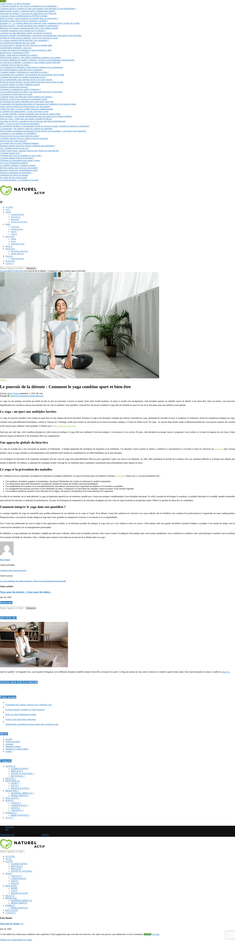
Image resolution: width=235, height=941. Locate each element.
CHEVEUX (15, 227)
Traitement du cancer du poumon (14, 175)
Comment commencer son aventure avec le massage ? (23, 30)
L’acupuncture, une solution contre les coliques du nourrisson (26, 128)
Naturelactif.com (7, 834)
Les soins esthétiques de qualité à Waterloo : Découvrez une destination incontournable (37, 60)
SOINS (7, 224)
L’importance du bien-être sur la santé (16, 94)
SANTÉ (8, 212)
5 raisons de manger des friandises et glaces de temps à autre (26, 50)
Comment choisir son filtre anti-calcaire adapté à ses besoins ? (26, 97)
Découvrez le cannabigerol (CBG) (15, 52)
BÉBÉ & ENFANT (17, 259)
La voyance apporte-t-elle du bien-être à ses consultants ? (24, 40)
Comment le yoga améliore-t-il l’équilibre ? (18, 133)
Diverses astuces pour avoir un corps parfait (18, 168)
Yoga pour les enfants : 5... (12, 923)
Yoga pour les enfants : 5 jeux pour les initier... (25, 592)
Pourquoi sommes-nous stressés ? (14, 87)
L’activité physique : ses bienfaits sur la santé (19, 180)
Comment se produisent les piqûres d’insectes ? (20, 89)
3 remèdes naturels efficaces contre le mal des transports (24, 138)
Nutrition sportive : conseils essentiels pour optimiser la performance (29, 25)
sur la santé (120, 476)
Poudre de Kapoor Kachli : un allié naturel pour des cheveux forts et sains (31, 82)
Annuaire (9, 744)
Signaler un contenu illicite (16, 749)
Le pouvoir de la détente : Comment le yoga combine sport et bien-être (30, 62)
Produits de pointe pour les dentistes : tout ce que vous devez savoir (29, 38)
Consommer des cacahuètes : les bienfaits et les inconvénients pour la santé (32, 74)
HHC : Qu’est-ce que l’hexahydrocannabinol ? (20, 123)
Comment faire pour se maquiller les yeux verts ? (21, 155)
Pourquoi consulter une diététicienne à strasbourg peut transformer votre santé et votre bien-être (40, 35)
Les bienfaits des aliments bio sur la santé (17, 43)
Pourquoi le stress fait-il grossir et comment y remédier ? (24, 21)
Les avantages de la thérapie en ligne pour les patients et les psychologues (31, 67)
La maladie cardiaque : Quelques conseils (17, 165)
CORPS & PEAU (17, 229)
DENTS (13, 232)
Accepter (147, 934)
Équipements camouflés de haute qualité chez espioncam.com (31, 724)
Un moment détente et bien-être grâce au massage (21, 70)
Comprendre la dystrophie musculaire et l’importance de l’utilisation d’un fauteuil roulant (38, 104)
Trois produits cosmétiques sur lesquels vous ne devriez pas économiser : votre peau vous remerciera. (43, 131)
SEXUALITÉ (10, 261)
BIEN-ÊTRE (10, 237)
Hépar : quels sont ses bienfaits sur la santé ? (19, 55)
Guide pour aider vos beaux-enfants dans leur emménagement (26, 109)
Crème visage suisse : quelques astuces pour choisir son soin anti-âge (29, 150)
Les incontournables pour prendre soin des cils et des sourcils (26, 79)
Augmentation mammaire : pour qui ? (16, 48)
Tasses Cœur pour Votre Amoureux (20, 719)
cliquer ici (225, 672)
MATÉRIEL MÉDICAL (19, 251)
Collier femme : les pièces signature (15, 3)
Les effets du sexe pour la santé (13, 177)
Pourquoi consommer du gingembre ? (16, 172)
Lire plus (156, 934)
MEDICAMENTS (17, 254)
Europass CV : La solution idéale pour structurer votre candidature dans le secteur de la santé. (40, 23)
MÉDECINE (10, 249)
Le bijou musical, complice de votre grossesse (25, 709)
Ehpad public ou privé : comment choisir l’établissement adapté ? (28, 11)
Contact (8, 751)
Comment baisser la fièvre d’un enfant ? (17, 158)
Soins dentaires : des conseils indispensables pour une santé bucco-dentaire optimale (36, 116)
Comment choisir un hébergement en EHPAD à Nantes (23, 16)
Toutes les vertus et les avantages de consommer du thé (23, 99)
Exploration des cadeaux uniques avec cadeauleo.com (28, 705)
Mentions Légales (13, 746)
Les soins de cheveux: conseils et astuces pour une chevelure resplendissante (32, 121)
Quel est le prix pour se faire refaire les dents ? (19, 136)
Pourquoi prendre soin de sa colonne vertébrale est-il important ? (27, 146)
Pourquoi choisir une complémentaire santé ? (19, 170)
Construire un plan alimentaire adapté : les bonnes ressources (26, 33)
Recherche (31, 268)
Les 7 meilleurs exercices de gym (14, 148)
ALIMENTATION (17, 215)
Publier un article (12, 741)
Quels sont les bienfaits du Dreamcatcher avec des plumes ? (25, 106)
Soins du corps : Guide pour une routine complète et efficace (26, 119)
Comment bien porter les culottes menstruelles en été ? (23, 77)
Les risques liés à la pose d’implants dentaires (19, 143)
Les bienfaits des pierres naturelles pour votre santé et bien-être (27, 101)
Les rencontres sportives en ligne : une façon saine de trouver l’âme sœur (31, 92)
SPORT (13, 239)
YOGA (13, 241)
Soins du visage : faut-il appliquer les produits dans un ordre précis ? (29, 18)
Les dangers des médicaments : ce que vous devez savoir (24, 111)
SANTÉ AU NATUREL (19, 222)
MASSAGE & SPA (17, 244)
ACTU (7, 210)
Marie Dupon (13, 393)
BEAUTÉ (8, 246)
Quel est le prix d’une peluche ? (13, 141)
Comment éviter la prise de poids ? (15, 65)
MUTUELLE (15, 217)
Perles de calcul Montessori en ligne (20, 714)
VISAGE (14, 234)
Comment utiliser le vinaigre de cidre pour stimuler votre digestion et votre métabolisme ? (38, 8)
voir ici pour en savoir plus (64, 426)
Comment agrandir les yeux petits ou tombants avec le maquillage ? (29, 6)
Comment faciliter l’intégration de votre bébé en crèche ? (24, 72)
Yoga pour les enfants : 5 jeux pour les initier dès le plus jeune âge (28, 13)
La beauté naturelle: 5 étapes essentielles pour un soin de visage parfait (30, 114)
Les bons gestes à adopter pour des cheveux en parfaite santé (26, 45)
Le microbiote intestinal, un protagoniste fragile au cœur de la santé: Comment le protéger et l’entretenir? (44, 126)
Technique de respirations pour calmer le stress (20, 160)
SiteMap (45, 834)
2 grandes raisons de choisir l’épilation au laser (20, 84)
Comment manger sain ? (10, 153)
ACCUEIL (9, 207)
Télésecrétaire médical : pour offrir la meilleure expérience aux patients (30, 57)
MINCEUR (15, 219)
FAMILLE (9, 256)
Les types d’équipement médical (14, 163)
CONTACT (9, 264)
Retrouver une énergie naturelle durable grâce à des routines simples (29, 28)
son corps (219, 449)
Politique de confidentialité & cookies (16, 940)
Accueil (3, 271)
